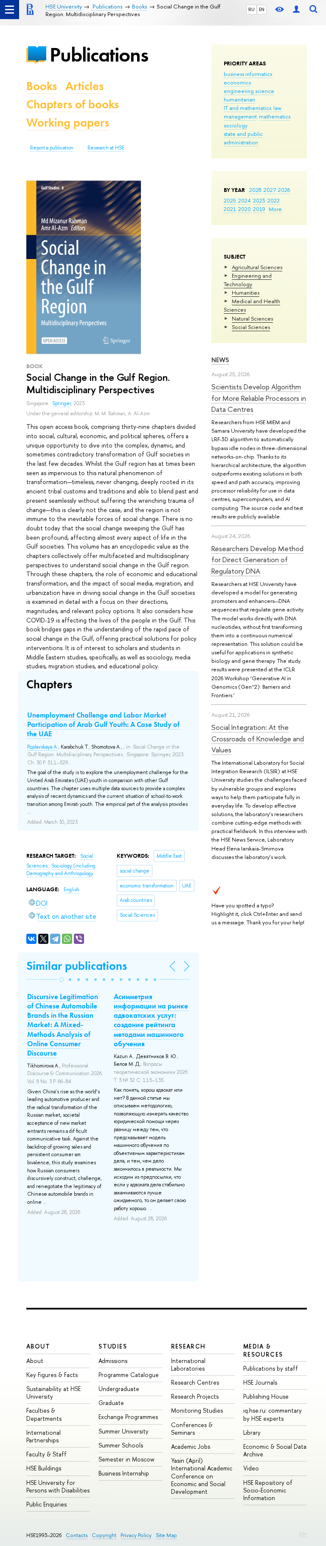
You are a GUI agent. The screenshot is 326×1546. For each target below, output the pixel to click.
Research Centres (195, 1382)
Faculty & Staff (46, 1454)
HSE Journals (260, 1382)
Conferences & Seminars (192, 1428)
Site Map (166, 1535)
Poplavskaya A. (42, 746)
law (277, 108)
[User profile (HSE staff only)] (296, 9)
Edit (303, 1534)
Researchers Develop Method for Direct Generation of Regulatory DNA (257, 559)
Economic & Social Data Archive (274, 1450)
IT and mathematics (247, 108)
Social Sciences (251, 327)
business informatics (248, 74)
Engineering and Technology (248, 280)
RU (251, 9)
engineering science (249, 91)
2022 (273, 200)
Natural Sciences (252, 318)
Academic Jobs (190, 1446)
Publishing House (266, 1396)
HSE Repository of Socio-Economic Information (267, 1490)
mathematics (274, 116)
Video (251, 1468)
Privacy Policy (136, 1535)
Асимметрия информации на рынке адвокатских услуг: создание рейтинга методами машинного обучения (151, 1020)
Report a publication (51, 147)
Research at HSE (105, 147)
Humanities (245, 292)
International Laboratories (188, 1364)
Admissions (112, 1361)
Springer (61, 403)
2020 (244, 209)
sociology (235, 125)
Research (188, 1346)
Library (252, 1432)
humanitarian (239, 99)
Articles (84, 86)
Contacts (76, 1535)
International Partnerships (43, 1436)
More (275, 209)
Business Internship (123, 1473)
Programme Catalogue (128, 1375)
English (71, 889)
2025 (230, 200)
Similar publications (76, 965)
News (220, 359)
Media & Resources (263, 1350)
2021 (230, 209)
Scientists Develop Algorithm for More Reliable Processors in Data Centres (258, 398)
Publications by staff (270, 1368)
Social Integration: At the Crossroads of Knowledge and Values (257, 738)
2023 (259, 200)
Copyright (104, 1535)
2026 (284, 190)
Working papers (67, 122)
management (240, 116)
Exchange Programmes (128, 1417)
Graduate (111, 1403)
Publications (99, 55)
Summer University (123, 1431)
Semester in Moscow (126, 1459)
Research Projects (195, 1396)
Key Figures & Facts (52, 1375)
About (38, 1346)
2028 (255, 190)
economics (237, 82)
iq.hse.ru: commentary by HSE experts (272, 1414)
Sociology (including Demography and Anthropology (61, 869)
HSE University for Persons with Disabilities (58, 1486)
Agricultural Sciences (257, 267)
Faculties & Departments (44, 1414)
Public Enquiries (46, 1504)
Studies (112, 1346)
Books (41, 86)
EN (261, 9)
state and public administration (243, 138)
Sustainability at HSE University (53, 1392)
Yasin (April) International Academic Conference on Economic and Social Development (201, 1475)
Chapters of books (72, 104)
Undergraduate (118, 1389)
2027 (270, 190)
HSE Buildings (43, 1468)
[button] (61, 979)
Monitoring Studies (197, 1410)
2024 (244, 200)
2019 (259, 209)
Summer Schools (120, 1445)
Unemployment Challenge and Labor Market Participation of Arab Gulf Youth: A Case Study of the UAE (103, 724)
